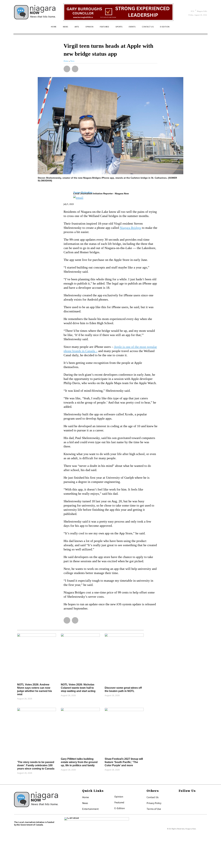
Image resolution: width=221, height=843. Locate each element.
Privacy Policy (154, 803)
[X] (179, 802)
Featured (119, 802)
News (85, 803)
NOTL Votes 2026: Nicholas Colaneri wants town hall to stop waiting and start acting (78, 687)
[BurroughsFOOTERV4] (118, 12)
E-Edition (119, 808)
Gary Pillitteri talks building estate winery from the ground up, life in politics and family (79, 762)
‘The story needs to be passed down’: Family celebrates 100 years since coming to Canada (35, 765)
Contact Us (153, 797)
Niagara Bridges (130, 227)
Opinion (118, 796)
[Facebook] (179, 797)
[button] (203, 28)
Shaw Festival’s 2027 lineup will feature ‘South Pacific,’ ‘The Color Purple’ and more (124, 762)
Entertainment (90, 808)
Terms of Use (154, 808)
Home (85, 797)
